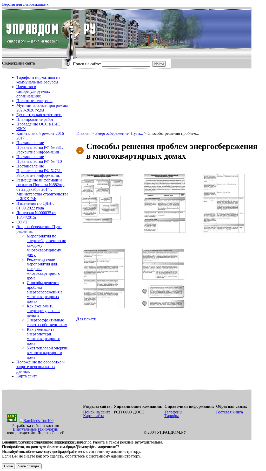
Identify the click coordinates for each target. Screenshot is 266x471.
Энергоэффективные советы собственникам (47, 322)
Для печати (86, 319)
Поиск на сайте (96, 412)
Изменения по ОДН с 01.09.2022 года (35, 205)
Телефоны (173, 412)
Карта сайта (26, 376)
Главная (83, 133)
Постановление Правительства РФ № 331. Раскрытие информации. (39, 147)
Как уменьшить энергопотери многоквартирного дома (43, 336)
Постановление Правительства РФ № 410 (39, 159)
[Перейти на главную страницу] (36, 28)
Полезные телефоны (34, 101)
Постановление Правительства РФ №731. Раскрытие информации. (39, 171)
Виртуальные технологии (35, 429)
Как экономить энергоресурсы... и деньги (43, 311)
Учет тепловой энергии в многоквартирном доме (48, 353)
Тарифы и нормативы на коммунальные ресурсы (38, 79)
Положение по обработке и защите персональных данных (40, 367)
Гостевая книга (229, 412)
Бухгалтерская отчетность (39, 115)
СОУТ (22, 222)
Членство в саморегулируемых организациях (33, 91)
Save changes (28, 466)
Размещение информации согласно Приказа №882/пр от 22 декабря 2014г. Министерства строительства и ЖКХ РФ (42, 189)
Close (8, 466)
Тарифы (171, 415)
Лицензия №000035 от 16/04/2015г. (36, 215)
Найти (159, 64)
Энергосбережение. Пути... (119, 133)
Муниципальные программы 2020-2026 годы (42, 107)
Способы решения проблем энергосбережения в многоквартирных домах (45, 292)
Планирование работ (35, 119)
